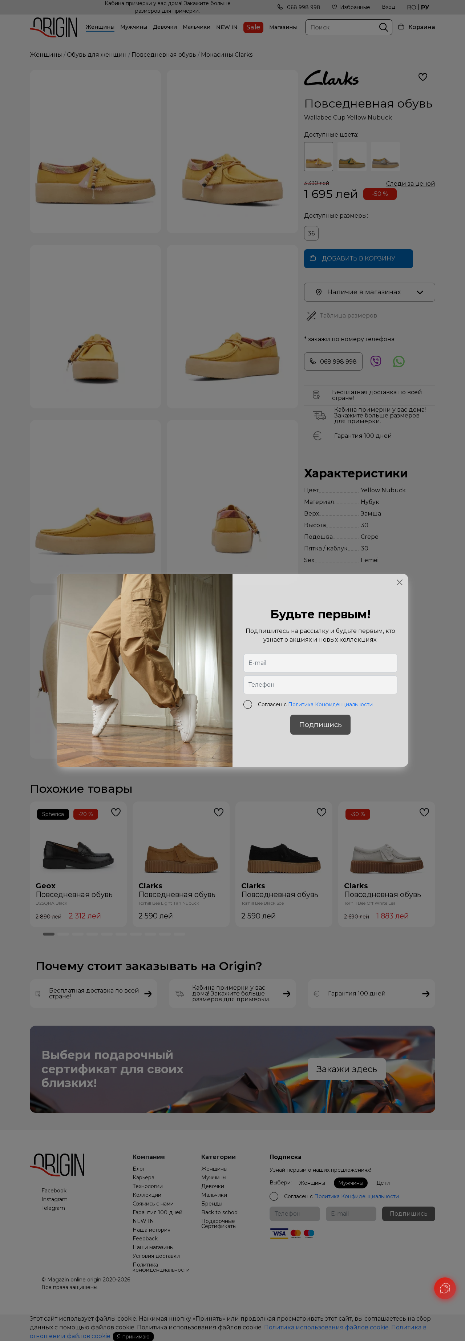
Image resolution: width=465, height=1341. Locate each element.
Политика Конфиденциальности (330, 705)
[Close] (399, 582)
